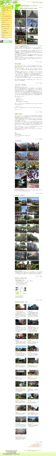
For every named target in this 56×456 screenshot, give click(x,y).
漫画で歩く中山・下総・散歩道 (6, 26)
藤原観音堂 (17, 340)
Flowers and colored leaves (6, 7)
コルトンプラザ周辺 (31, 423)
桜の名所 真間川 (18, 423)
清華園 (29, 364)
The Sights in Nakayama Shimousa (11, 451)
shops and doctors (5, 32)
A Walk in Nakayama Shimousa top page (11, 450)
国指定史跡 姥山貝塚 (18, 352)
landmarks (3, 11)
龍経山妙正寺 (30, 352)
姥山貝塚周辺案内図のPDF (19, 297)
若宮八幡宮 (29, 388)
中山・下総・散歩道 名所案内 (11, 452)
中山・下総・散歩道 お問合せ (7, 454)
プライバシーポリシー (16, 454)
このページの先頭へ (39, 193)
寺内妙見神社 (30, 400)
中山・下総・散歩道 (14, 2)
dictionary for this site (5, 24)
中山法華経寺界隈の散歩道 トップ (37, 445)
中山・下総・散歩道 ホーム (38, 443)
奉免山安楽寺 (17, 364)
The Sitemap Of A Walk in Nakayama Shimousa (10, 453)
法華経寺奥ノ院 (17, 326)
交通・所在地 (3, 22)
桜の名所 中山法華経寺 (19, 435)
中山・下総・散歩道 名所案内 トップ (36, 444)
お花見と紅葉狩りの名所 (5, 9)
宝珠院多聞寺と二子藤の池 (19, 400)
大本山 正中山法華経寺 (31, 412)
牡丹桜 (17, 59)
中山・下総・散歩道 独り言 (5, 28)
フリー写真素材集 (4, 30)
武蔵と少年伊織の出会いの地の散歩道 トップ (35, 446)
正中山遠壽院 (30, 326)
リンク (19, 453)
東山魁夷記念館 (30, 311)
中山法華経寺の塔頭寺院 (19, 311)
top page (3, 5)
